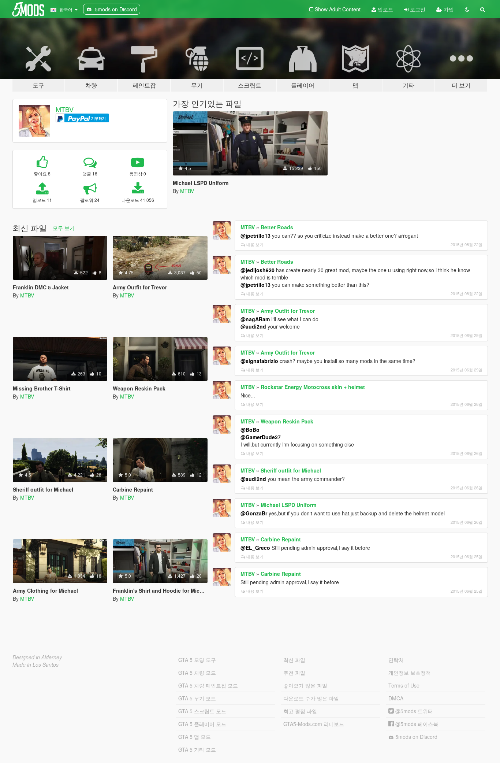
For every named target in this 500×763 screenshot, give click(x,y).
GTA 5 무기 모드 (197, 698)
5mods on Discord (415, 736)
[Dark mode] (467, 9)
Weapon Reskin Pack (287, 421)
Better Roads (277, 227)
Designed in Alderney (37, 657)
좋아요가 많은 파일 (305, 685)
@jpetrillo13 (255, 235)
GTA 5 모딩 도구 (197, 659)
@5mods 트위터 (413, 711)
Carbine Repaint (281, 539)
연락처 (396, 659)
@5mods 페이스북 (416, 723)
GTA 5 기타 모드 (197, 749)
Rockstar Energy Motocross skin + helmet (313, 386)
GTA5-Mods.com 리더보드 (313, 723)
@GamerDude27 (260, 437)
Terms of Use (403, 685)
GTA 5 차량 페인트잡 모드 (208, 685)
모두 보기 (64, 228)
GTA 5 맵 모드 (194, 736)
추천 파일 (294, 672)
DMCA (395, 698)
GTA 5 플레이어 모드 (202, 723)
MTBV (65, 109)
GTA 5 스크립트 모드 (202, 711)
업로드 (384, 9)
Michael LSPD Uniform (288, 504)
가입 (448, 9)
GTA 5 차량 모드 (197, 672)
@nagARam (255, 319)
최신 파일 (294, 659)
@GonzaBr (253, 513)
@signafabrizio (259, 360)
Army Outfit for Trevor (288, 310)
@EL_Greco (255, 547)
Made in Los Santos (35, 664)
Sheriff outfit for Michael (291, 470)
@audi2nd (253, 326)
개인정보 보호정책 (409, 672)
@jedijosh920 (257, 270)
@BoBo (250, 429)
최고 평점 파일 (300, 711)
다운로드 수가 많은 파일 (311, 698)
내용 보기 (255, 244)
